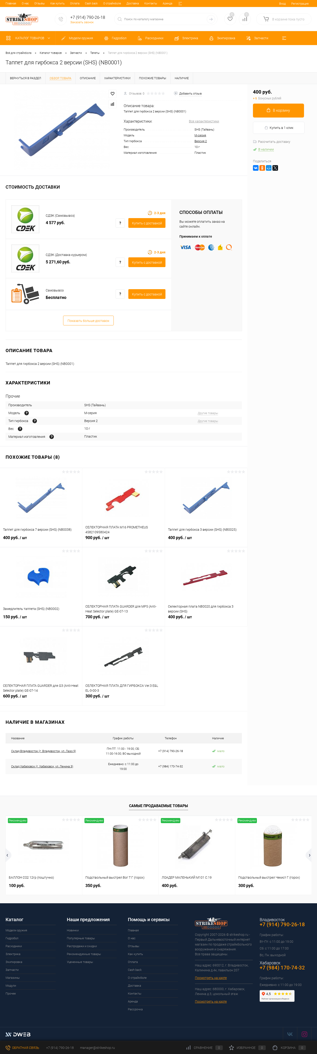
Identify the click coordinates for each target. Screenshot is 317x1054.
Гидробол (12, 938)
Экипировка (14, 962)
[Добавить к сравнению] (112, 104)
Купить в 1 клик (281, 128)
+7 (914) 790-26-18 (59, 1048)
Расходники (14, 946)
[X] (275, 168)
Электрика (13, 954)
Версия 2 (200, 141)
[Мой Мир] (269, 168)
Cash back (91, 3)
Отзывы (39, 3)
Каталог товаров (30, 38)
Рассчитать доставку (274, 142)
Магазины (13, 977)
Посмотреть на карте (211, 978)
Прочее (11, 993)
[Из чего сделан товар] (51, 437)
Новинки (73, 930)
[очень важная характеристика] (20, 429)
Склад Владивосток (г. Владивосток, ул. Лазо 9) (43, 751)
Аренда (167, 3)
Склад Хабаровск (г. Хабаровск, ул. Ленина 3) (42, 766)
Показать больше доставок (88, 321)
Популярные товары (81, 938)
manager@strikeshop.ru (97, 1048)
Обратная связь (25, 1048)
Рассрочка (135, 1009)
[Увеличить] (61, 130)
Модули (11, 985)
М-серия (200, 135)
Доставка (132, 3)
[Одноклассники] (262, 168)
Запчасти (12, 970)
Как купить (57, 3)
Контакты (150, 3)
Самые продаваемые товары (158, 806)
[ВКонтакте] (256, 168)
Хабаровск (270, 962)
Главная (11, 3)
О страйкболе (112, 3)
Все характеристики (204, 121)
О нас (25, 3)
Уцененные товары (80, 962)
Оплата (74, 3)
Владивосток (272, 919)
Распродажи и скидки (82, 946)
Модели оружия (16, 930)
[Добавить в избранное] (112, 94)
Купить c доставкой (147, 223)
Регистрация (300, 3)
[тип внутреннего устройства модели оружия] (34, 421)
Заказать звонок (82, 22)
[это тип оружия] (26, 413)
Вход (282, 3)
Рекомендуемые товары (84, 954)
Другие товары (208, 413)
